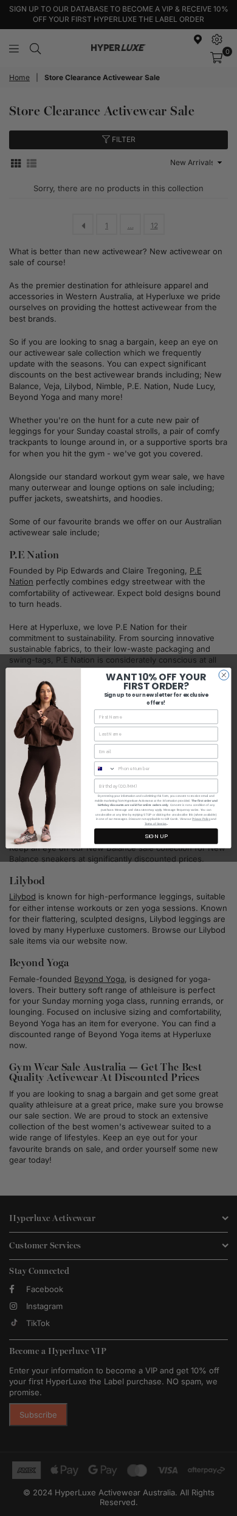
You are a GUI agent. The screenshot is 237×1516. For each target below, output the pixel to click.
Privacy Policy (201, 819)
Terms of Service (156, 823)
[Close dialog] (224, 675)
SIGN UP (156, 836)
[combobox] (105, 769)
